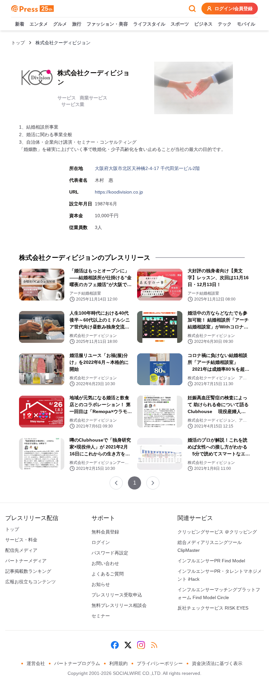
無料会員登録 (105, 531)
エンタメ (39, 24)
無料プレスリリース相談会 (119, 605)
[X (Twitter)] (128, 645)
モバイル (246, 24)
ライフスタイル (149, 24)
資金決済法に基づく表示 (217, 663)
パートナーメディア (26, 560)
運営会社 (36, 663)
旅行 (76, 24)
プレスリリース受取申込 (117, 594)
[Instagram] (141, 645)
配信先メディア (21, 550)
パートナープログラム (77, 663)
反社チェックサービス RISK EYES (212, 608)
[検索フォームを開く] (192, 8)
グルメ (60, 24)
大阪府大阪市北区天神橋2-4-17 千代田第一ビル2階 (147, 168)
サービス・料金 (21, 539)
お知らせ (101, 584)
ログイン (101, 542)
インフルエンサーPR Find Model (211, 560)
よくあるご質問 (108, 573)
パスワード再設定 (110, 552)
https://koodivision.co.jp (119, 192)
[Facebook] (115, 645)
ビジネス (203, 24)
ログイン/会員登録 (234, 8)
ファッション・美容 (107, 24)
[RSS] (154, 645)
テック (225, 24)
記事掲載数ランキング (28, 571)
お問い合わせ (105, 563)
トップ (18, 42)
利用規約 (118, 663)
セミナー (101, 615)
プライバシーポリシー (160, 663)
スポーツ (180, 24)
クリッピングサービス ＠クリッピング (217, 531)
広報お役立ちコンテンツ (30, 581)
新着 (19, 24)
